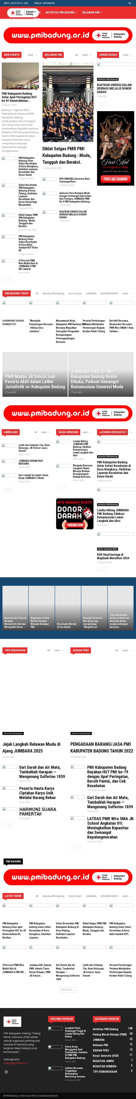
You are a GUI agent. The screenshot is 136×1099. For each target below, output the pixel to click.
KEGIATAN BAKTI (109, 293)
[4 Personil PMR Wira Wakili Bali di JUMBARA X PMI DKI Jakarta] (9, 264)
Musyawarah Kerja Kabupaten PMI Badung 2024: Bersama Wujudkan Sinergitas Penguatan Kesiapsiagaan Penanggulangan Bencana (71, 331)
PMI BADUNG (13, 861)
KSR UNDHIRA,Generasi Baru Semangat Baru (74, 180)
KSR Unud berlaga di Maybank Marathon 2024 (113, 556)
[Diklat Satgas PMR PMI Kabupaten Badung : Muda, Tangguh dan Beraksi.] (9, 218)
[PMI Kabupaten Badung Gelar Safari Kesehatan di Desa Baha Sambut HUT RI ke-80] (9, 240)
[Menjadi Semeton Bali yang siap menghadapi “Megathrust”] (94, 608)
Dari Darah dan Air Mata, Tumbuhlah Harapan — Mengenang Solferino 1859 (42, 772)
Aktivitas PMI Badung (60, 12)
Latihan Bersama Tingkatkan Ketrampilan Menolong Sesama (75, 1072)
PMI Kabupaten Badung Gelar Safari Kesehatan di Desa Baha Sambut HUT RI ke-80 (28, 243)
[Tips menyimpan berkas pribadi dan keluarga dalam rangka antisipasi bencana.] (121, 608)
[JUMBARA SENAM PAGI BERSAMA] (9, 464)
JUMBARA (91, 293)
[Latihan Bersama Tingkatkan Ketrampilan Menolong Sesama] (55, 1072)
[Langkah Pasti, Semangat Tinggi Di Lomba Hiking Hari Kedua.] (55, 1032)
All (76, 55)
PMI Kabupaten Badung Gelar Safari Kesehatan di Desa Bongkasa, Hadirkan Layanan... (40, 930)
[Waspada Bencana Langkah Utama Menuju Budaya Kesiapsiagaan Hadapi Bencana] (63, 469)
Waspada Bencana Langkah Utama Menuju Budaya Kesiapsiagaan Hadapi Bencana (82, 471)
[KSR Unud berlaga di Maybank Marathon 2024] (115, 541)
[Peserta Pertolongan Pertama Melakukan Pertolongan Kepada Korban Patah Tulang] (95, 309)
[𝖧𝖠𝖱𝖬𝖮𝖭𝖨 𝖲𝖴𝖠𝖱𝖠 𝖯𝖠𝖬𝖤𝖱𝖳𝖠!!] (14, 309)
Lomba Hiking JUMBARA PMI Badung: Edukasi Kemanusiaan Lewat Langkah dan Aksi (83, 448)
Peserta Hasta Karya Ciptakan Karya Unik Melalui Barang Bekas (37, 793)
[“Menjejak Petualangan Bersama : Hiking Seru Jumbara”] (41, 309)
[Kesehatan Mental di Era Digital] (68, 608)
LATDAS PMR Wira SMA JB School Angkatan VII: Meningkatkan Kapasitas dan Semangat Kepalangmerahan (110, 828)
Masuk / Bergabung (44, 3)
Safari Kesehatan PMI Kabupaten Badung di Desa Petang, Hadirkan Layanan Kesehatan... (67, 930)
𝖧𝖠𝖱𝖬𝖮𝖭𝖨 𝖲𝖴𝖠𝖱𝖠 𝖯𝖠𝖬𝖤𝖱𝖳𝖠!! (37, 812)
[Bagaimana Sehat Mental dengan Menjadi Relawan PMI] (42, 608)
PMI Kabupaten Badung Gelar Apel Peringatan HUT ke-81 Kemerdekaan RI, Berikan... (14, 930)
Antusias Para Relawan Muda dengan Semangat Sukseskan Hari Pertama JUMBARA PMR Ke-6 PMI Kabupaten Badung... (75, 197)
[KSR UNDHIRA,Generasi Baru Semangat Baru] (49, 182)
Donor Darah (75, 293)
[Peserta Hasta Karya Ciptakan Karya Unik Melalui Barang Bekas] (9, 791)
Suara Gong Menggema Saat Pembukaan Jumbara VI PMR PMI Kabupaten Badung (76, 1052)
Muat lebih (67, 989)
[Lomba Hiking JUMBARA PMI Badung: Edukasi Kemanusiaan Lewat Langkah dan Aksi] (63, 445)
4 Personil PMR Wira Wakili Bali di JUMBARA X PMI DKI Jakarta (28, 264)
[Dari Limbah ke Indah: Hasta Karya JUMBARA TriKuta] (9, 479)
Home (37, 12)
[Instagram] (6, 1072)
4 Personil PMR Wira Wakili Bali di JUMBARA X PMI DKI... (14, 969)
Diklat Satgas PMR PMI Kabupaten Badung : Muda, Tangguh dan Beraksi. (28, 220)
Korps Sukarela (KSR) (107, 549)
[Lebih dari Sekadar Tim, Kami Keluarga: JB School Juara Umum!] (9, 449)
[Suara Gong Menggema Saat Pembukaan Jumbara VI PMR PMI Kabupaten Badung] (55, 1050)
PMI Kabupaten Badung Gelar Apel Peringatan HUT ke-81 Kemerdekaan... (19, 97)
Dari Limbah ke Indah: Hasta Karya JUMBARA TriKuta (33, 476)
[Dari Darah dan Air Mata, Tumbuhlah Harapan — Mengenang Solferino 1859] (9, 770)
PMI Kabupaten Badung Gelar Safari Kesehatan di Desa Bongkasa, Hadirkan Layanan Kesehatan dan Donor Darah (28, 166)
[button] (129, 3)
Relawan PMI (91, 12)
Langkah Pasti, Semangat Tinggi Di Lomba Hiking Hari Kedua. (75, 1032)
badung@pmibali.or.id (16, 1063)
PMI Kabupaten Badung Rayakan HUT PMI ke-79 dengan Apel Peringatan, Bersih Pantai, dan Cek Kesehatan (108, 776)
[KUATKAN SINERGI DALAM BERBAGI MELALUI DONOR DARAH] (49, 215)
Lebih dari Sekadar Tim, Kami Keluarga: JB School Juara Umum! (34, 448)
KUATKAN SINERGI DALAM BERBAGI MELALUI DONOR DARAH (73, 214)
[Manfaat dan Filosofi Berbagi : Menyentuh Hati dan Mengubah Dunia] (15, 608)
